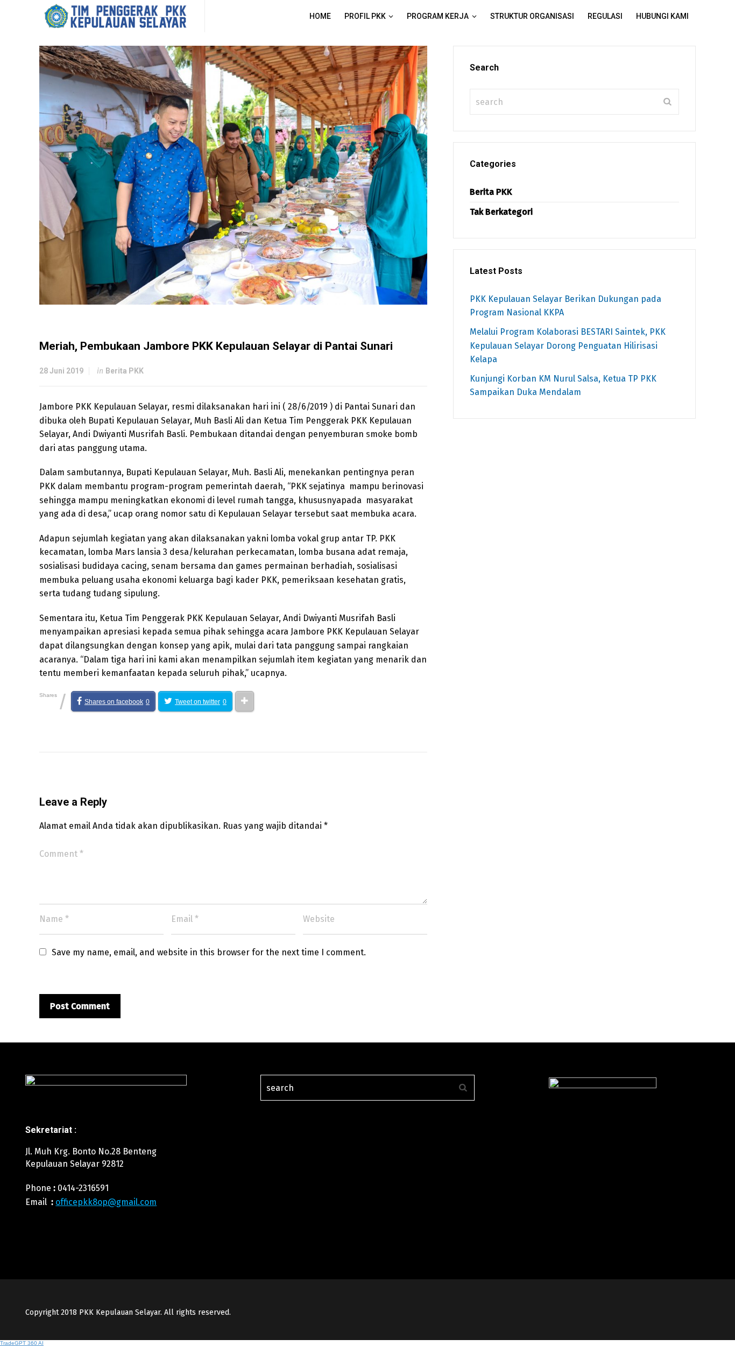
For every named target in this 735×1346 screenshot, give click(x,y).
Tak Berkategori (501, 212)
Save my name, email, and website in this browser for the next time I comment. (209, 952)
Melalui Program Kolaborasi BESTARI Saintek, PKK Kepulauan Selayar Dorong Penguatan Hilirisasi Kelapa (568, 345)
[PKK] (115, 16)
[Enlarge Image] (233, 175)
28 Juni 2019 (61, 371)
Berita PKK (124, 371)
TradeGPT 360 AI (22, 1343)
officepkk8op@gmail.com (106, 1202)
